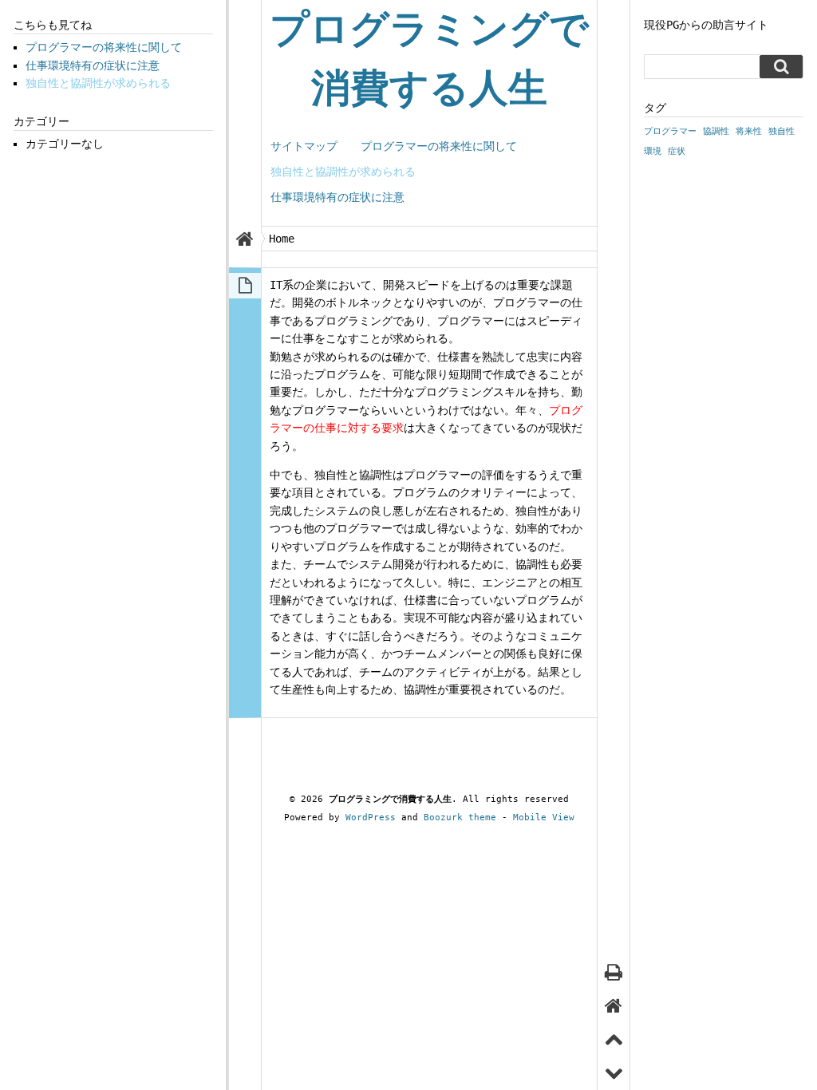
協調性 (716, 131)
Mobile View (543, 817)
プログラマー (670, 131)
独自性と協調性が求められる (343, 171)
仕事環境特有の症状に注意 (337, 197)
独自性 (781, 131)
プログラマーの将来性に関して (439, 146)
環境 (652, 151)
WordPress (370, 817)
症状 (676, 151)
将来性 (749, 131)
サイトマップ (303, 146)
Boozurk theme (460, 817)
